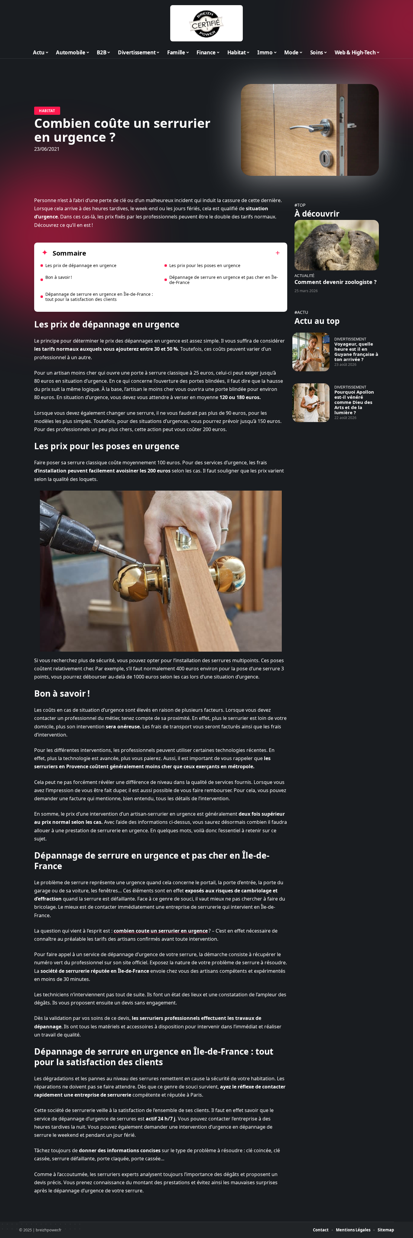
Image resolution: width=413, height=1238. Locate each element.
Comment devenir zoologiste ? (335, 281)
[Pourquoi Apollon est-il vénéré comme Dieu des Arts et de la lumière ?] (311, 402)
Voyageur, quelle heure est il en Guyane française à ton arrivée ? (356, 351)
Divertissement (350, 339)
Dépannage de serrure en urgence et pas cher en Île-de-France (223, 279)
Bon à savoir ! (58, 277)
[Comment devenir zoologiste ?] (336, 245)
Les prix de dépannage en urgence (80, 265)
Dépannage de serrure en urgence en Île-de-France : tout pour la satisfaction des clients (99, 296)
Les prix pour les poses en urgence (204, 265)
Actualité (304, 275)
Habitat (47, 110)
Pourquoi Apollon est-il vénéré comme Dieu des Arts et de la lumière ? (354, 402)
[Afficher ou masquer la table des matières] (183, 252)
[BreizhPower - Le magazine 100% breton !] (206, 23)
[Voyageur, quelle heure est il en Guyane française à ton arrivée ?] (311, 352)
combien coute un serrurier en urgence (161, 930)
